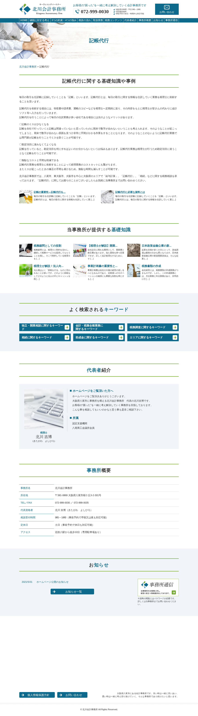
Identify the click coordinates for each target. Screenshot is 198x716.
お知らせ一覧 (73, 591)
